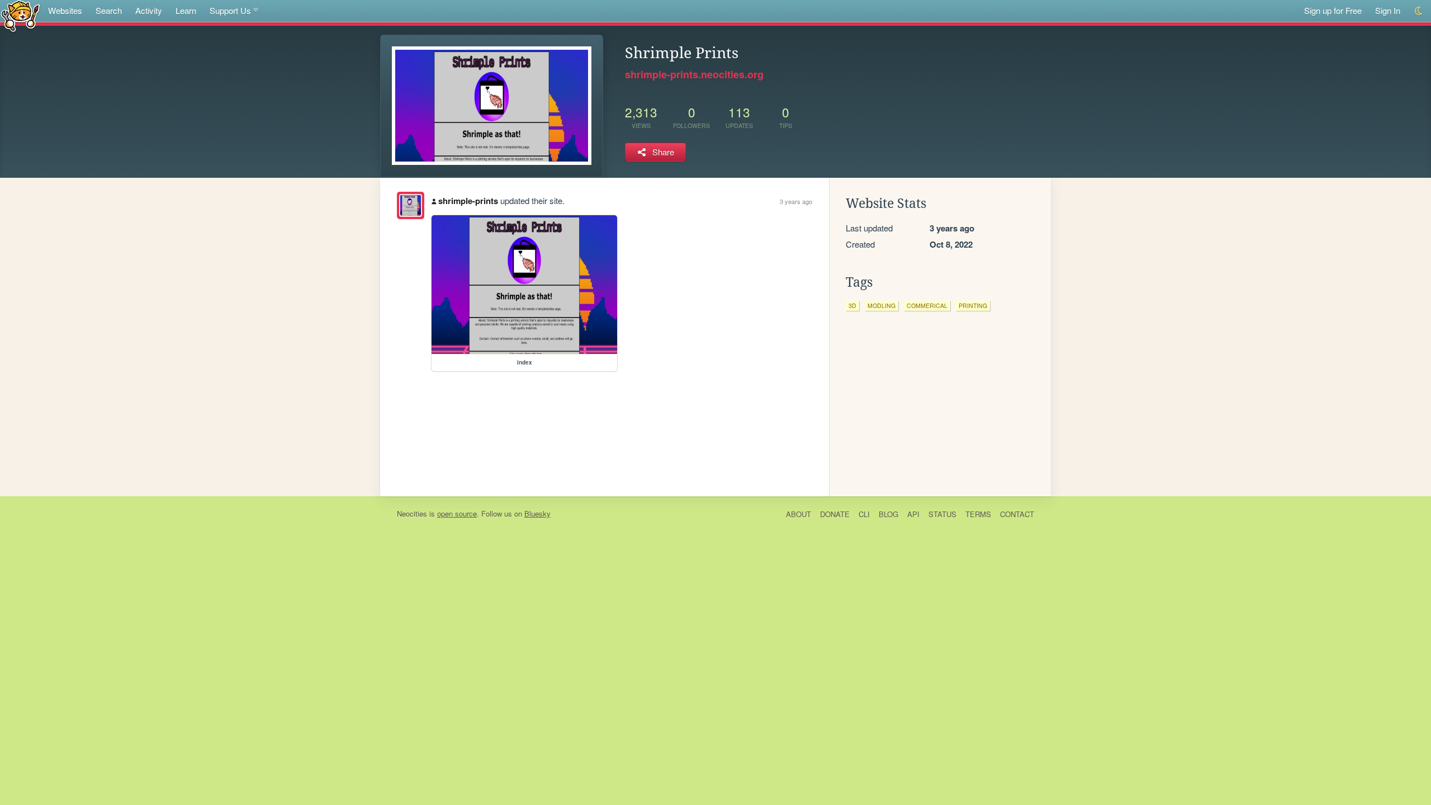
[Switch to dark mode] (1419, 11)
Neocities (412, 513)
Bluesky (537, 513)
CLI (864, 514)
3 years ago (796, 201)
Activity (148, 10)
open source (457, 513)
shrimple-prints (468, 201)
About (798, 514)
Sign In (1387, 10)
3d (852, 305)
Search (109, 10)
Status (942, 514)
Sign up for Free (1333, 10)
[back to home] (20, 15)
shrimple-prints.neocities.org (694, 74)
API (913, 514)
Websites (65, 10)
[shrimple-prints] (410, 205)
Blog (888, 514)
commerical (927, 305)
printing (973, 305)
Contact (1017, 514)
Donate (835, 514)
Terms (978, 514)
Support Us (230, 10)
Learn (186, 10)
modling (881, 305)
